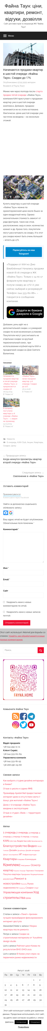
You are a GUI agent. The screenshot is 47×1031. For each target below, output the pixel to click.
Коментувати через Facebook (16, 498)
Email (6, 579)
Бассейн (27, 841)
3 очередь (34, 832)
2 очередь (22, 832)
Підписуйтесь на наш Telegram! (24, 252)
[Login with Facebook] (5, 513)
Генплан (6, 850)
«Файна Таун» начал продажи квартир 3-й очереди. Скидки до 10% (29, 381)
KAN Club (21, 442)
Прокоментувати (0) (12, 494)
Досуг (5, 854)
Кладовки (21, 859)
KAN (6, 840)
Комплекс (12, 864)
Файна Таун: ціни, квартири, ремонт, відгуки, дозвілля (23, 12)
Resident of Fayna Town (14, 86)
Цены (13, 446)
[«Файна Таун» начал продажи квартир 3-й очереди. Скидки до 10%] (30, 370)
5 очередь (15, 837)
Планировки (39, 871)
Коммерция (30, 859)
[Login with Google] (10, 513)
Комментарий (11, 529)
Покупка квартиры (11, 874)
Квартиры (38, 442)
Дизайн (13, 850)
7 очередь (34, 837)
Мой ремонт (25, 865)
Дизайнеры (21, 850)
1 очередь (9, 832)
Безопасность (37, 841)
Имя (6, 568)
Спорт (36, 888)
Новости (11, 439)
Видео (32, 846)
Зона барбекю (13, 854)
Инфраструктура (29, 854)
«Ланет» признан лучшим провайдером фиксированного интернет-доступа (23, 918)
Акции (30, 442)
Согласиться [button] (21, 1022)
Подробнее (23, 1027)
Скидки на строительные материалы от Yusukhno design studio (22, 938)
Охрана (16, 870)
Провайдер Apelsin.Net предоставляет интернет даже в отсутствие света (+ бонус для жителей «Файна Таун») (22, 797)
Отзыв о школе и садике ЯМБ (17, 788)
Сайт (5, 591)
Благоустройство (15, 846)
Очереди (22, 870)
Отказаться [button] (35, 1022)
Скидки (6, 446)
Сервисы (22, 888)
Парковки (30, 871)
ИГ (20, 854)
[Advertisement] (23, 148)
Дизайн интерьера (33, 850)
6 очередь (11, 442)
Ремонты (24, 884)
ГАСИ (39, 846)
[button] (23, 187)
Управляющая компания (18, 892)
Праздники (25, 874)
